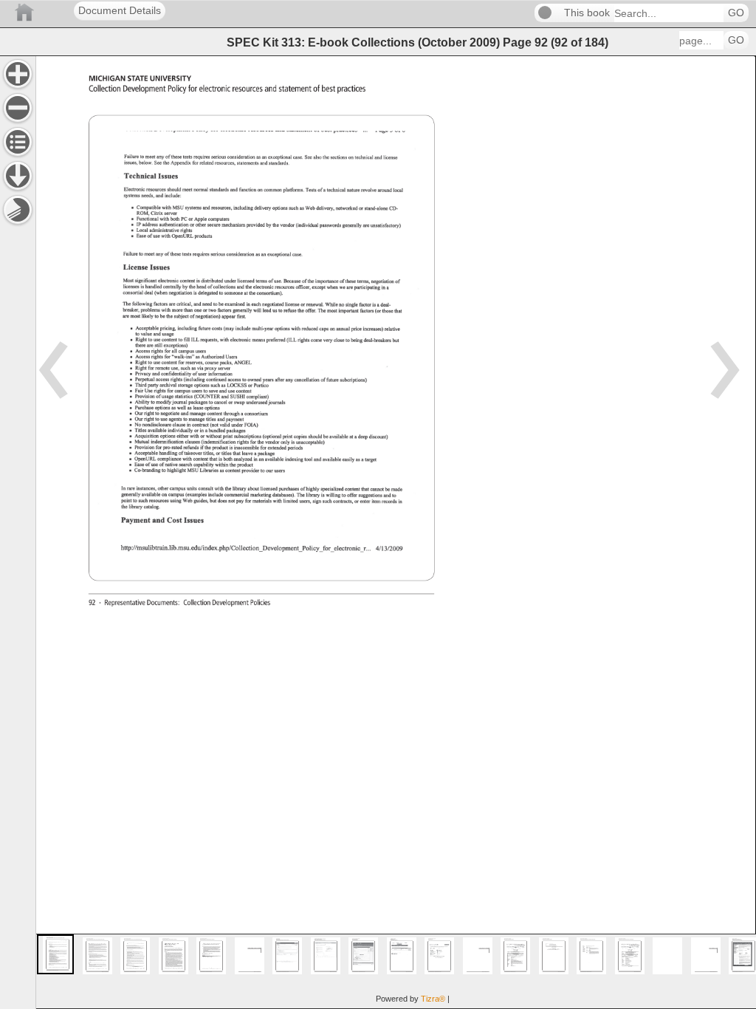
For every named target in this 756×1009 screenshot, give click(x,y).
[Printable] (17, 210)
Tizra (433, 998)
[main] (395, 532)
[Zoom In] (17, 74)
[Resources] (17, 176)
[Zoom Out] (17, 108)
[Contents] (17, 142)
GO (736, 13)
